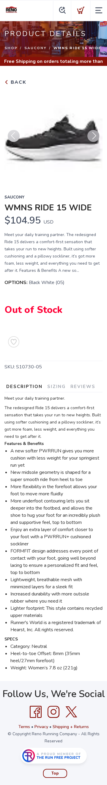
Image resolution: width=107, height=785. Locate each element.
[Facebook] (36, 712)
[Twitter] (71, 712)
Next (93, 136)
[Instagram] (53, 712)
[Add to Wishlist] (13, 341)
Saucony (35, 48)
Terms (24, 727)
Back (17, 82)
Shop (11, 48)
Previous (14, 136)
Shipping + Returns (71, 727)
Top (55, 773)
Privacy (41, 727)
